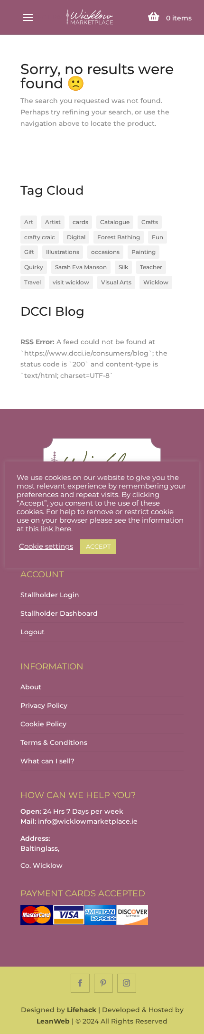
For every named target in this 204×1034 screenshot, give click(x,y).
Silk (123, 267)
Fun (157, 237)
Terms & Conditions (53, 742)
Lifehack (81, 1010)
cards (80, 222)
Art (28, 222)
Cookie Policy (43, 724)
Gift (29, 251)
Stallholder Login (49, 595)
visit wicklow (71, 282)
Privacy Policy (43, 705)
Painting (143, 251)
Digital (76, 237)
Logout (32, 632)
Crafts (149, 222)
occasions (105, 251)
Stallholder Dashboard (59, 613)
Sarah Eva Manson (81, 267)
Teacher (151, 267)
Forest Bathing (118, 237)
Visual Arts (116, 282)
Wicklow (155, 282)
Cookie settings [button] (46, 546)
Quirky (33, 267)
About (30, 687)
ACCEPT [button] (98, 546)
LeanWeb (53, 1021)
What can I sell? (47, 761)
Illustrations (62, 251)
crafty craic (39, 237)
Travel (32, 282)
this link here (48, 529)
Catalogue (115, 222)
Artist (53, 222)
